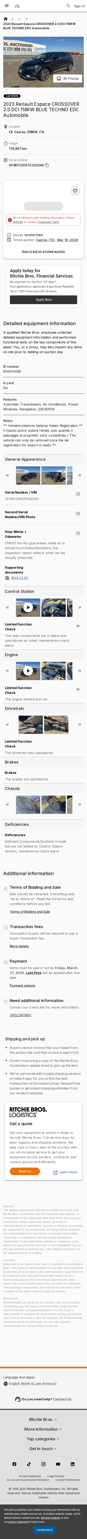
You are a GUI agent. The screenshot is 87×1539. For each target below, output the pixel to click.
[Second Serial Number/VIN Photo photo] (78, 514)
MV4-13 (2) (19, 578)
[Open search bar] (68, 5)
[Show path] (19, 19)
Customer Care (48, 222)
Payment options (22, 985)
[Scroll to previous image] (7, 475)
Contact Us (62, 1399)
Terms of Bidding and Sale (30, 911)
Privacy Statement (30, 1476)
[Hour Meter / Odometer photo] (78, 533)
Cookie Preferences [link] (68, 1480)
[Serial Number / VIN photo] (78, 494)
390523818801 (21, 1015)
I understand (44, 1529)
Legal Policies (56, 1476)
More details (19, 946)
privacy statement (18, 1521)
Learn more (68, 1172)
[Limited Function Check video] (78, 626)
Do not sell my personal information (28, 1480)
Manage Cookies (50, 1517)
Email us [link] (25, 1171)
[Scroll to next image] (79, 475)
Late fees (33, 973)
